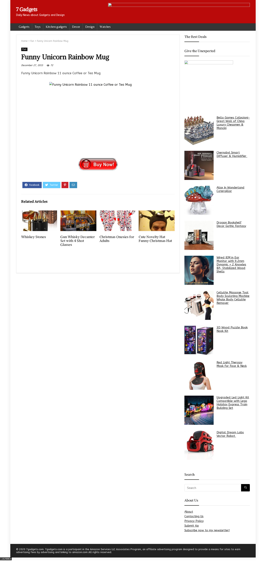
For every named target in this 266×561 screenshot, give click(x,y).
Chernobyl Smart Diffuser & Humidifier (232, 154)
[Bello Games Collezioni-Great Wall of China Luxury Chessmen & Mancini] (199, 130)
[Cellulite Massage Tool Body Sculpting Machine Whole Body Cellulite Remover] (199, 305)
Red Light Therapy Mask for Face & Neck (232, 364)
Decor (76, 27)
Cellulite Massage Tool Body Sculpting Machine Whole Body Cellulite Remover (233, 298)
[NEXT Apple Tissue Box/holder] (262, 551)
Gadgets (24, 27)
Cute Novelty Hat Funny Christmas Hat (155, 239)
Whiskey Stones (33, 237)
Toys (38, 27)
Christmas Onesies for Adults (117, 239)
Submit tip (191, 525)
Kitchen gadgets (56, 27)
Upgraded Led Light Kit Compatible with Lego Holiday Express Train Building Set (233, 403)
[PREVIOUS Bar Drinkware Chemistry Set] (4, 551)
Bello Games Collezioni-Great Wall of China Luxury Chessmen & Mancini (233, 123)
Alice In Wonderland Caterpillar (230, 189)
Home (24, 41)
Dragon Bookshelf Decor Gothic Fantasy (231, 224)
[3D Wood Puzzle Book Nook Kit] (199, 340)
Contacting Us (193, 516)
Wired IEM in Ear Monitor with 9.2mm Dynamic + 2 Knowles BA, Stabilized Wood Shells (231, 264)
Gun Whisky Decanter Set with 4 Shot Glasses (77, 241)
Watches (105, 27)
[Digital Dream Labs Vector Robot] (199, 445)
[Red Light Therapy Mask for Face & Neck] (199, 375)
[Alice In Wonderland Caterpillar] (199, 200)
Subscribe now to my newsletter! (207, 530)
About (188, 511)
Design (89, 27)
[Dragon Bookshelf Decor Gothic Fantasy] (199, 235)
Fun (32, 41)
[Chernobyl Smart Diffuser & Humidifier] (199, 165)
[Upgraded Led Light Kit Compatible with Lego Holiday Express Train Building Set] (199, 410)
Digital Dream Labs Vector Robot (230, 434)
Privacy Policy (194, 521)
